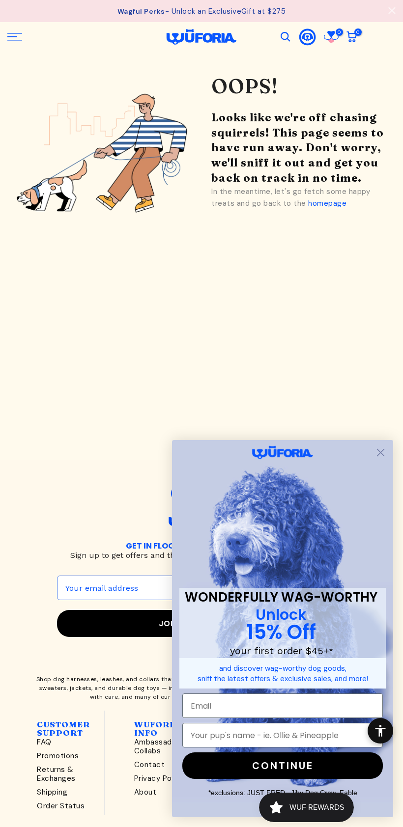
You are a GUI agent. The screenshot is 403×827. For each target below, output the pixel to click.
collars (149, 679)
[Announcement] (201, 11)
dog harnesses (75, 679)
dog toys (146, 688)
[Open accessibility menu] (380, 731)
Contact (149, 765)
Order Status (61, 806)
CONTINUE (283, 765)
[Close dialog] (380, 452)
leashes (111, 679)
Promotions (58, 756)
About (145, 792)
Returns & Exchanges (56, 774)
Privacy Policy (159, 778)
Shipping (52, 792)
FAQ (44, 742)
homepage (327, 203)
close (11, 10)
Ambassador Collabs (156, 746)
